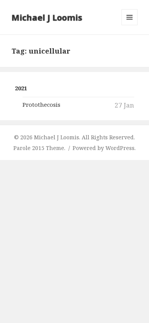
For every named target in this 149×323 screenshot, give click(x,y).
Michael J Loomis (46, 17)
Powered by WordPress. (104, 148)
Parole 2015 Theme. (40, 148)
